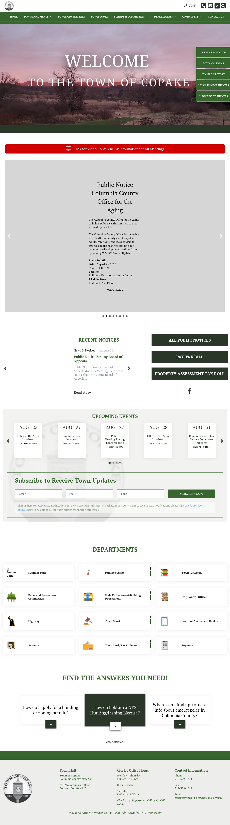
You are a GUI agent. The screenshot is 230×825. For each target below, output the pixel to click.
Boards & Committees (129, 16)
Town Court (99, 16)
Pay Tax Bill (189, 365)
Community (190, 16)
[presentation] (5, 376)
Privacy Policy (153, 821)
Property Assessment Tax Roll (189, 382)
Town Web (119, 821)
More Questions (115, 750)
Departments (163, 16)
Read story (82, 400)
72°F (192, 5)
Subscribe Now (191, 502)
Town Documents (36, 16)
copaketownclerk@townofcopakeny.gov (198, 806)
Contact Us (216, 16)
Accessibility (135, 821)
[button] (50, 732)
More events (115, 471)
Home (14, 16)
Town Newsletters (71, 16)
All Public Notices (190, 348)
